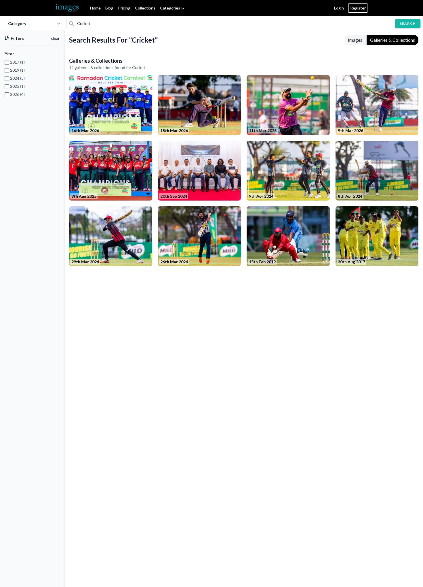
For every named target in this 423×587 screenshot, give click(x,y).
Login (339, 7)
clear (55, 38)
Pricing (124, 7)
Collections (145, 7)
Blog (109, 7)
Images (355, 40)
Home (95, 7)
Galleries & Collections (392, 40)
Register (358, 7)
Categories (170, 7)
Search (408, 23)
